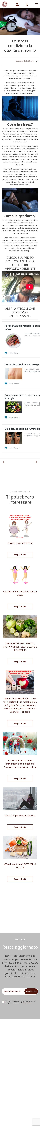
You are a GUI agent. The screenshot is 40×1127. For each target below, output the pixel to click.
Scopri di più (20, 554)
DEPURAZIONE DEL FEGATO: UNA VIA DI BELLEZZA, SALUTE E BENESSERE (20, 647)
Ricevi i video (31, 991)
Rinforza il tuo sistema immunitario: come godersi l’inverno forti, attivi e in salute (20, 763)
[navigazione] (36, 4)
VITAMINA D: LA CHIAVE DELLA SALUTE (20, 866)
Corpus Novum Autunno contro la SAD (20, 593)
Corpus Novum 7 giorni (20, 542)
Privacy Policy (27, 1003)
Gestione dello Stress (24, 61)
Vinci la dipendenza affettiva (20, 815)
